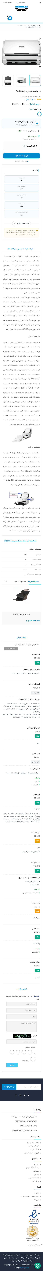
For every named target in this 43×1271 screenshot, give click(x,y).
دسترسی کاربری (7, 2)
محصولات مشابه (20, 581)
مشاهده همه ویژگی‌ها (23, 223)
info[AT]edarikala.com (28, 1126)
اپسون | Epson (34, 104)
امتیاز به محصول (30, 1047)
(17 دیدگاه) (29, 100)
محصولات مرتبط (33, 581)
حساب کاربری (21, 2)
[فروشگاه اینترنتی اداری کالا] (39, 25)
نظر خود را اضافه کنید (11, 648)
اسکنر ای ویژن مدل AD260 (21, 614)
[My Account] (39, 2)
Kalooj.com (24, 1267)
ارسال (12, 1065)
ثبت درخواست (9, 1086)
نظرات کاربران (21, 637)
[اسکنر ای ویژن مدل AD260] (21, 595)
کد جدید (34, 1036)
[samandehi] (32, 1233)
